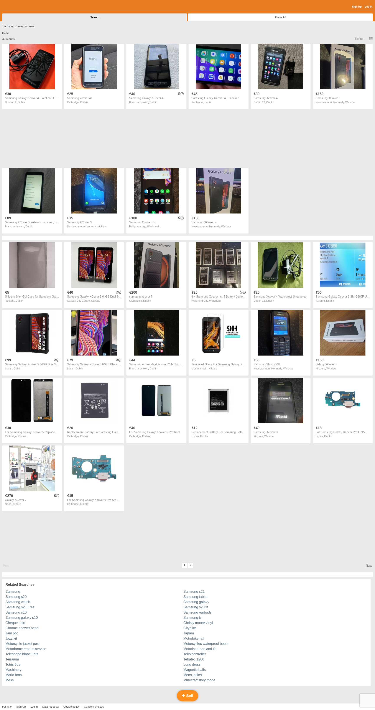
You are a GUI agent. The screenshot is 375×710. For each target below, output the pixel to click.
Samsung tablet (195, 597)
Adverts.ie (19, 7)
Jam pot (11, 633)
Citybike (189, 628)
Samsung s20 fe (195, 607)
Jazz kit (11, 638)
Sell (189, 695)
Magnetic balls (194, 670)
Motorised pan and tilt (199, 649)
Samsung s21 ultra (19, 607)
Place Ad (280, 17)
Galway (95, 300)
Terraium (12, 659)
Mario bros (13, 675)
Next (369, 565)
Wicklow (350, 102)
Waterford (215, 300)
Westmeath (153, 226)
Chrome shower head (22, 628)
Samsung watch (17, 602)
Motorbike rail (193, 638)
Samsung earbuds (197, 612)
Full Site (7, 706)
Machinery (13, 670)
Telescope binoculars (21, 654)
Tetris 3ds (12, 664)
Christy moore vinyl (198, 623)
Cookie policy (71, 706)
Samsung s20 (16, 597)
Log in (34, 706)
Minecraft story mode (199, 680)
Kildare (84, 102)
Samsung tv (192, 617)
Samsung (12, 591)
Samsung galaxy (196, 602)
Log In (368, 6)
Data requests (50, 706)
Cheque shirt (15, 623)
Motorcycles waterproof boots (205, 643)
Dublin (22, 102)
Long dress (192, 664)
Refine (359, 38)
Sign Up (357, 6)
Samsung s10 (16, 612)
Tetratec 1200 (193, 659)
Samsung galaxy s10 (21, 617)
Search (94, 17)
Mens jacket (192, 675)
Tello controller (194, 654)
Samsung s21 (194, 591)
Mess (9, 680)
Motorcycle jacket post (22, 643)
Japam (188, 633)
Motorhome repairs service (25, 649)
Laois (208, 102)
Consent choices (94, 706)
